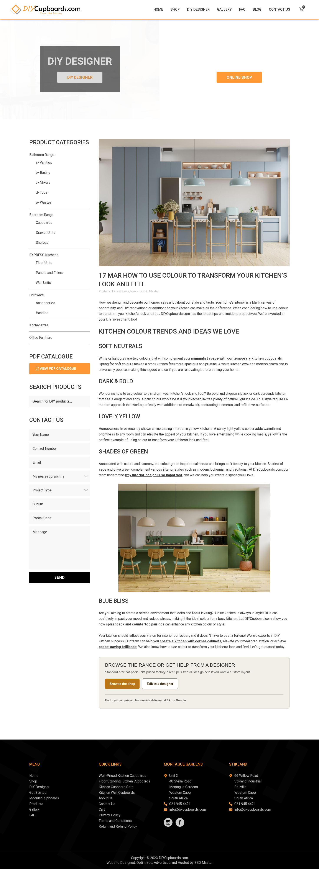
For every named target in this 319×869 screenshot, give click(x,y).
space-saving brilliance (118, 647)
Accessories (45, 303)
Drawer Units (45, 233)
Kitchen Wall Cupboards (117, 792)
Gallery (34, 809)
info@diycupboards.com (187, 809)
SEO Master (151, 291)
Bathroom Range (41, 155)
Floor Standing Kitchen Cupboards (124, 781)
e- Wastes (44, 202)
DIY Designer (79, 77)
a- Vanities (44, 162)
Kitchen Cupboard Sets (116, 787)
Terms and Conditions (115, 821)
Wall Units (43, 283)
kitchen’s (177, 393)
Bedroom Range (41, 215)
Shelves (42, 243)
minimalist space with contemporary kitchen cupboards (236, 358)
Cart (102, 809)
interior (239, 302)
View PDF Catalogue (57, 369)
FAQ (32, 815)
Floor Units (44, 263)
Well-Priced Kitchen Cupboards (122, 776)
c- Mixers (43, 182)
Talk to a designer (160, 684)
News (134, 291)
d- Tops (42, 192)
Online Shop (239, 77)
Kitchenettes (39, 325)
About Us (106, 798)
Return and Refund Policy (118, 826)
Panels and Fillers (49, 273)
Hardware (36, 295)
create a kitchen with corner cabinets (190, 641)
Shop (33, 781)
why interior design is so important (153, 475)
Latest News (120, 291)
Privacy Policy (109, 815)
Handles (42, 313)
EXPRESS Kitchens (43, 255)
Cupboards (44, 223)
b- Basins (43, 172)
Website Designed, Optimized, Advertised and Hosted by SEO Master (160, 863)
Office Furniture (40, 337)
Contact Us (107, 804)
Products (36, 804)
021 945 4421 (180, 804)
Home (33, 776)
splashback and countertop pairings (135, 624)
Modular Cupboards (44, 798)
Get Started (37, 792)
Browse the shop (122, 684)
